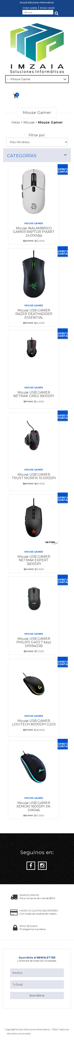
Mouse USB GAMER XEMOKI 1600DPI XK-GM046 (33, 806)
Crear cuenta (30, 7)
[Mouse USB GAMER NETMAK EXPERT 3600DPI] (33, 520)
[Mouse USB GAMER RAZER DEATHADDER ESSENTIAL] (33, 274)
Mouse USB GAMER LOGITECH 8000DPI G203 (34, 722)
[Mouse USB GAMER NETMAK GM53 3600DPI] (33, 356)
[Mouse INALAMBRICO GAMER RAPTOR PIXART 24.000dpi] (33, 192)
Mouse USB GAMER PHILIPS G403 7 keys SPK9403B (33, 642)
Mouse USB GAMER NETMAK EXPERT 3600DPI (33, 560)
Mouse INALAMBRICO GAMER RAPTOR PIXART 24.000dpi (33, 231)
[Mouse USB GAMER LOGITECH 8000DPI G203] (33, 684)
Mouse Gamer (33, 223)
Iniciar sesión (47, 7)
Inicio (16, 122)
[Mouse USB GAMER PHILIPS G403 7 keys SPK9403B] (33, 602)
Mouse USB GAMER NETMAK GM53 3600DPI (33, 394)
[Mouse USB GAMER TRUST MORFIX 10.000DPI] (33, 438)
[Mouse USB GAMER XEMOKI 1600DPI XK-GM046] (33, 766)
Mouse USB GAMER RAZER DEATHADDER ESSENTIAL (33, 313)
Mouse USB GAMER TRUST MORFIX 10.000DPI (34, 476)
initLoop (62, 1033)
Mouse (29, 122)
